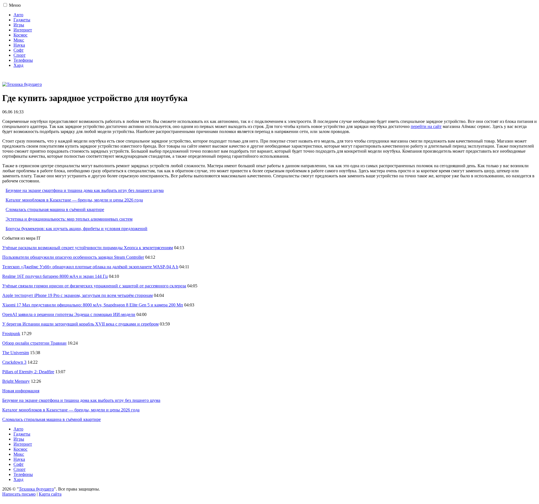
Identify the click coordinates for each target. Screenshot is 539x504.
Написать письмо (19, 494)
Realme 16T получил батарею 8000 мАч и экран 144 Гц (55, 276)
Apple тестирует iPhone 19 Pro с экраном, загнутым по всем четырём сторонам (77, 295)
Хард (18, 65)
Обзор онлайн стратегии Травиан (34, 343)
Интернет (22, 30)
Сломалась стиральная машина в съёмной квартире (55, 209)
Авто (18, 14)
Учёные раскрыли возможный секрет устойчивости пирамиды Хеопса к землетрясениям (87, 247)
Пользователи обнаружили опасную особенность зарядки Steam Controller (73, 257)
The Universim (15, 352)
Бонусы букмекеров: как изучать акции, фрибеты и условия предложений (76, 228)
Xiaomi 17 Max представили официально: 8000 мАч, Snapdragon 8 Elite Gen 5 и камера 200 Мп (92, 305)
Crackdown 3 (14, 362)
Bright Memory (16, 381)
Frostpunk (11, 333)
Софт (18, 50)
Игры (18, 24)
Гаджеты (21, 19)
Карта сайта (50, 494)
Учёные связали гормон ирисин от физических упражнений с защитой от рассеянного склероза (94, 285)
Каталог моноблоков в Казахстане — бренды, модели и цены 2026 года (74, 200)
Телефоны (23, 60)
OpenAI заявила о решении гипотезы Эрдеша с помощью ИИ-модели (68, 314)
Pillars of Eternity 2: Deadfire (28, 371)
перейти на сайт (426, 126)
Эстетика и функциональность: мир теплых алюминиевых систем (69, 219)
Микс (18, 40)
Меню (15, 5)
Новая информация (20, 390)
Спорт (19, 55)
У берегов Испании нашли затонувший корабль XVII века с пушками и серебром (80, 324)
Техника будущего (36, 489)
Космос (20, 35)
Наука (19, 45)
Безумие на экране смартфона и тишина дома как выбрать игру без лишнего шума (85, 190)
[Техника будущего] (22, 84)
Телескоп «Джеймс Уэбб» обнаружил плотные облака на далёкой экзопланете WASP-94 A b (90, 266)
